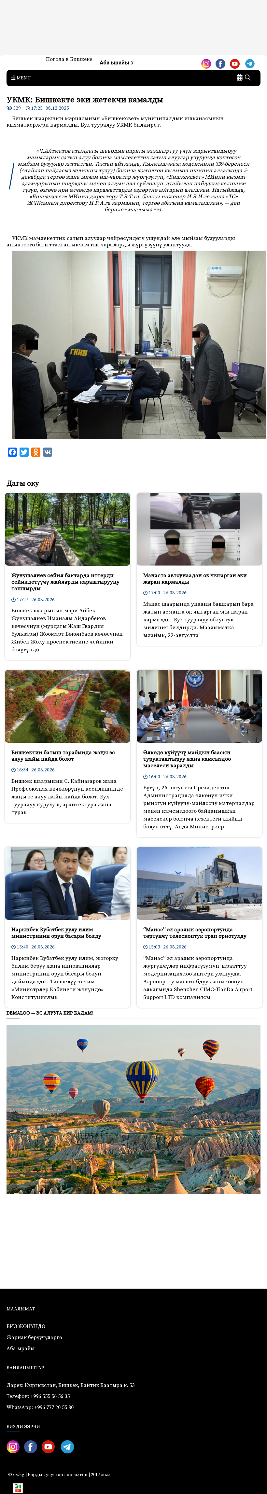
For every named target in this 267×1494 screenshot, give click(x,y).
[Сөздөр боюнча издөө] (248, 78)
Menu (23, 78)
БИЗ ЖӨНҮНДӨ (26, 1326)
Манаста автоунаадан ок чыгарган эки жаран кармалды (195, 579)
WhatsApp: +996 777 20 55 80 (40, 1407)
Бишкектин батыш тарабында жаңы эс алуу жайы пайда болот (63, 756)
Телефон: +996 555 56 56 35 (38, 1396)
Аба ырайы (115, 62)
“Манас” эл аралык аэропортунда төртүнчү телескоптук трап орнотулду (194, 933)
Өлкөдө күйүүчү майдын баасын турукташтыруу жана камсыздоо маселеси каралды (187, 759)
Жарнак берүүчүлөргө (34, 1337)
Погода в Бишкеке (69, 59)
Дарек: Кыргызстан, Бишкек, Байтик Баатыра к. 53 (70, 1385)
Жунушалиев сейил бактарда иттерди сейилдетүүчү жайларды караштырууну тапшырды (65, 582)
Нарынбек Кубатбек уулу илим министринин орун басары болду (56, 933)
